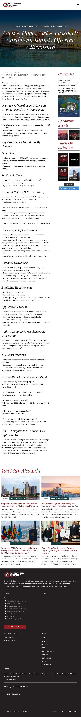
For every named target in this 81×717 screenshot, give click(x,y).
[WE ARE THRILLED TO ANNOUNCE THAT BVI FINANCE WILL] (63, 174)
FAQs (43, 648)
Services (44, 641)
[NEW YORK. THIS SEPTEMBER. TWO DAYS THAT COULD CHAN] (74, 159)
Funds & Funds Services (18, 498)
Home (43, 638)
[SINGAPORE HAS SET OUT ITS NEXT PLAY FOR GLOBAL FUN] (74, 174)
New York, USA (9, 637)
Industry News (46, 651)
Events (44, 644)
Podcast (44, 655)
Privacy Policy (57, 711)
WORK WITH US (46, 664)
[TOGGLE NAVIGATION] (66, 5)
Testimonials (46, 658)
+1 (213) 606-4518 (10, 679)
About (43, 661)
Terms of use (72, 711)
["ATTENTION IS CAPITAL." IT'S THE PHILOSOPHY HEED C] (63, 159)
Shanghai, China (10, 641)
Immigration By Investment (26, 26)
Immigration (55, 543)
